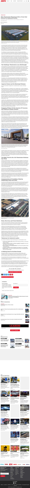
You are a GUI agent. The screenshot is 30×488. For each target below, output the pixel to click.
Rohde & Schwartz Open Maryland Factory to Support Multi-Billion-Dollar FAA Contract (12, 314)
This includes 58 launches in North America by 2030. (14, 428)
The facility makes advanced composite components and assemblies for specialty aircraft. (24, 401)
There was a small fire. (14, 441)
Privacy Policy (13, 484)
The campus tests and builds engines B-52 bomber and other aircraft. (15, 387)
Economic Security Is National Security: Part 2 (4, 426)
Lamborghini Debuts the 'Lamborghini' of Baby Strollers (4, 453)
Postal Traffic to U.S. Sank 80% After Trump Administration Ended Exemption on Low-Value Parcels (19, 340)
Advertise (9, 484)
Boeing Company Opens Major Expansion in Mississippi (24, 398)
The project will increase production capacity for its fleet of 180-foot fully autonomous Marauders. (24, 442)
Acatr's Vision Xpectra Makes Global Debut (5, 340)
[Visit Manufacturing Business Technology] (28, 464)
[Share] (4, 274)
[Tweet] (8, 274)
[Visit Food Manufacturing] (6, 464)
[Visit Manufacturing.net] (23, 464)
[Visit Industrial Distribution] (19, 464)
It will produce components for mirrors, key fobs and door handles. (24, 456)
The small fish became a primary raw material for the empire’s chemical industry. (14, 401)
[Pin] (10, 274)
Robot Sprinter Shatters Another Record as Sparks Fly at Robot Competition (15, 439)
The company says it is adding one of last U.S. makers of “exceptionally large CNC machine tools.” (24, 414)
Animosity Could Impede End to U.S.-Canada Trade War (24, 426)
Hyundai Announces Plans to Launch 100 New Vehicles (15, 426)
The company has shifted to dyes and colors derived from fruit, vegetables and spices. (15, 455)
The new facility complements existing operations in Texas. (5, 401)
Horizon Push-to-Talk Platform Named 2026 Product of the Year (4, 412)
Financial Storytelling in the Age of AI (19, 346)
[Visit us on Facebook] (13, 483)
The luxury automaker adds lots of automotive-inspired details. (5, 455)
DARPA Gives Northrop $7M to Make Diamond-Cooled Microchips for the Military (18, 297)
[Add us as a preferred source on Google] (12, 274)
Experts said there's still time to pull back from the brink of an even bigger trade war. (24, 428)
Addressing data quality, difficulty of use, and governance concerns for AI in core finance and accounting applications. (5, 386)
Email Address (15, 283)
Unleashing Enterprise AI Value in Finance (4, 384)
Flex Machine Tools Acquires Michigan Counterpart (24, 412)
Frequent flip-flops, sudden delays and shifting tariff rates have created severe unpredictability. (5, 428)
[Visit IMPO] (15, 464)
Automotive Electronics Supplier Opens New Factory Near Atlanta (24, 453)
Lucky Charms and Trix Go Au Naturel (15, 453)
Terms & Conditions (18, 484)
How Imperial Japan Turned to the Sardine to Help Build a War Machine (11, 319)
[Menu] (28, 1)
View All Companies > (15, 330)
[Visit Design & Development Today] (2, 464)
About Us (2, 484)
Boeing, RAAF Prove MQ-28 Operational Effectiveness (4, 345)
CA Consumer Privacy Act (25, 484)
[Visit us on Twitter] (15, 483)
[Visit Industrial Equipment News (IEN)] (10, 464)
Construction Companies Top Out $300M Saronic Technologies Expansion (24, 439)
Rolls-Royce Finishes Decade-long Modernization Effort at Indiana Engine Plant (12, 309)
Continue (16, 287)
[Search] (26, 1)
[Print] (2, 274)
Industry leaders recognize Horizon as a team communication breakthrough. (5, 415)
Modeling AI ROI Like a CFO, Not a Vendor (7, 304)
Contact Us (5, 484)
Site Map (15, 485)
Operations (10, 295)
